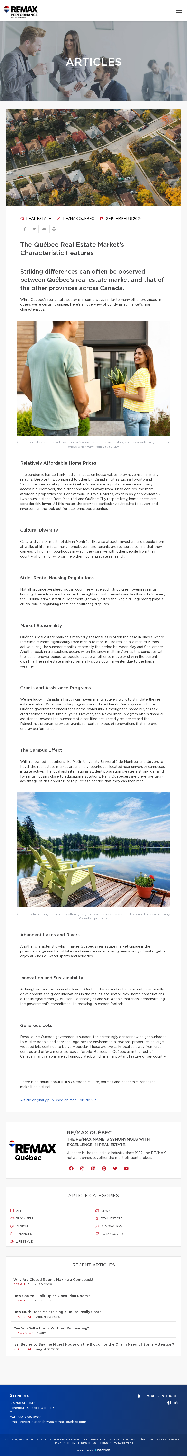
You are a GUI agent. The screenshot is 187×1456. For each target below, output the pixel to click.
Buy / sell (24, 1218)
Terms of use (88, 1443)
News (105, 1211)
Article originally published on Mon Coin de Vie (58, 1100)
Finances (23, 1234)
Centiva (102, 1450)
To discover (111, 1234)
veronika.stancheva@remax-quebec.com (53, 1422)
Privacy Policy (64, 1443)
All (18, 1211)
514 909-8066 (30, 1417)
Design (21, 1226)
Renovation (111, 1226)
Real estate (38, 218)
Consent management (116, 1443)
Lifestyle (24, 1241)
